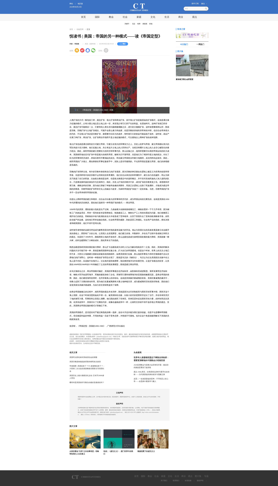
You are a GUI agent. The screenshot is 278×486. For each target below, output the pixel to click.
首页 (83, 17)
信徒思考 (80, 29)
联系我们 (176, 480)
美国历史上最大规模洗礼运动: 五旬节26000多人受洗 (87, 377)
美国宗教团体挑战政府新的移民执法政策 (85, 362)
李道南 (76, 44)
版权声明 (200, 480)
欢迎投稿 (188, 480)
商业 (180, 17)
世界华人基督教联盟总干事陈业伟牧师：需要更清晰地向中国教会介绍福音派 (151, 358)
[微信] (93, 50)
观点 (194, 17)
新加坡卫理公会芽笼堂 (184, 79)
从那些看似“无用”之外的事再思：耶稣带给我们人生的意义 (84, 452)
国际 (97, 17)
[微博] (82, 50)
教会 (111, 17)
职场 (150, 24)
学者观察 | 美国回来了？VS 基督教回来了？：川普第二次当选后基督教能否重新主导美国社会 (87, 368)
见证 (133, 24)
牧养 (138, 24)
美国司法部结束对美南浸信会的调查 (83, 357)
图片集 (180, 51)
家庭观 (145, 24)
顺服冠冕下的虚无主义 (146, 451)
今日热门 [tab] (184, 44)
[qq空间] (77, 50)
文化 (153, 17)
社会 (125, 17)
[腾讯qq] (88, 50)
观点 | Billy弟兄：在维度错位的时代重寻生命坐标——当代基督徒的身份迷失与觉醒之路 (152, 373)
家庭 (139, 17)
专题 (206, 476)
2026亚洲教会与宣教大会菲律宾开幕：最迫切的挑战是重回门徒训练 (151, 366)
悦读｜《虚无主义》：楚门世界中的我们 (118, 452)
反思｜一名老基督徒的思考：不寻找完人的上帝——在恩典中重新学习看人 (151, 380)
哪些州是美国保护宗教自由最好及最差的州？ (87, 382)
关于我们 (164, 480)
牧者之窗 (181, 29)
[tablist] (192, 44)
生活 (166, 17)
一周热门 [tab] (200, 44)
